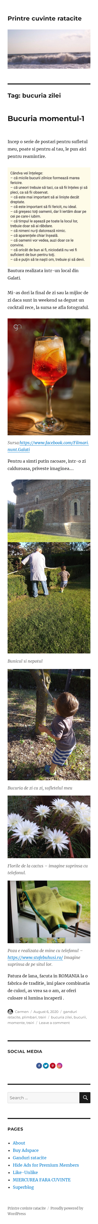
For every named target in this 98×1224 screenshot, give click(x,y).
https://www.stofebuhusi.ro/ (35, 957)
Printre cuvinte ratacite (45, 18)
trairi (42, 1017)
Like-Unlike (25, 1172)
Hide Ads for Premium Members (46, 1165)
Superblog (23, 1187)
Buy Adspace (26, 1150)
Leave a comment (54, 1023)
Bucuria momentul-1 (46, 118)
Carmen (22, 1012)
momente (16, 1023)
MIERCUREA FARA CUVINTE (42, 1179)
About (19, 1143)
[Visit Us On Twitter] (45, 1065)
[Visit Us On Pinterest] (52, 1065)
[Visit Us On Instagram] (59, 1065)
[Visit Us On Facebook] (39, 1065)
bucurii (80, 1017)
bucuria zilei (61, 1017)
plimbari (29, 1017)
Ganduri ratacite (30, 1157)
